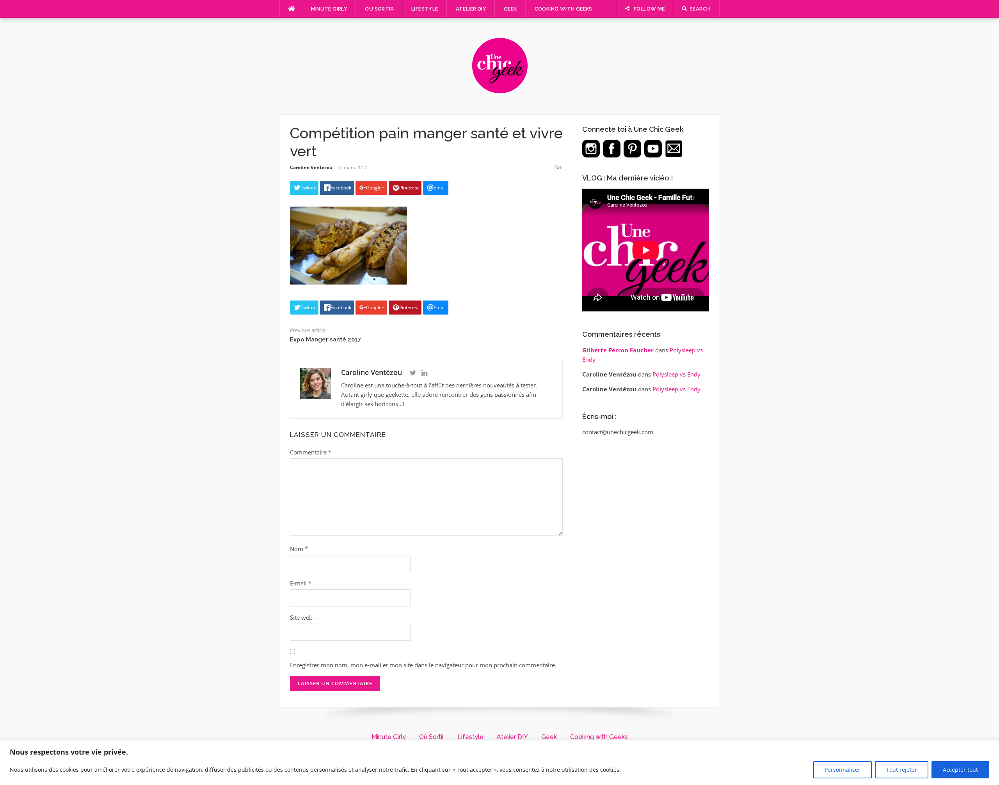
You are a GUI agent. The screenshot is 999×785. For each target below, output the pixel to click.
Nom (299, 549)
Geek (510, 9)
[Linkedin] (424, 373)
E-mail (300, 583)
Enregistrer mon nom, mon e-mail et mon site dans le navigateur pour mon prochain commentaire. (423, 665)
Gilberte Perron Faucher (618, 350)
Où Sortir (379, 9)
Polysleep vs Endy (676, 374)
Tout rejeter (901, 769)
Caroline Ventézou (311, 167)
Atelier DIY (471, 9)
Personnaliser (842, 769)
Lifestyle (424, 9)
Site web (301, 617)
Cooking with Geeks (563, 9)
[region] (499, 762)
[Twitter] (413, 373)
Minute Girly (329, 9)
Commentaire (310, 452)
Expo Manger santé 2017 (325, 339)
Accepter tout (960, 769)
